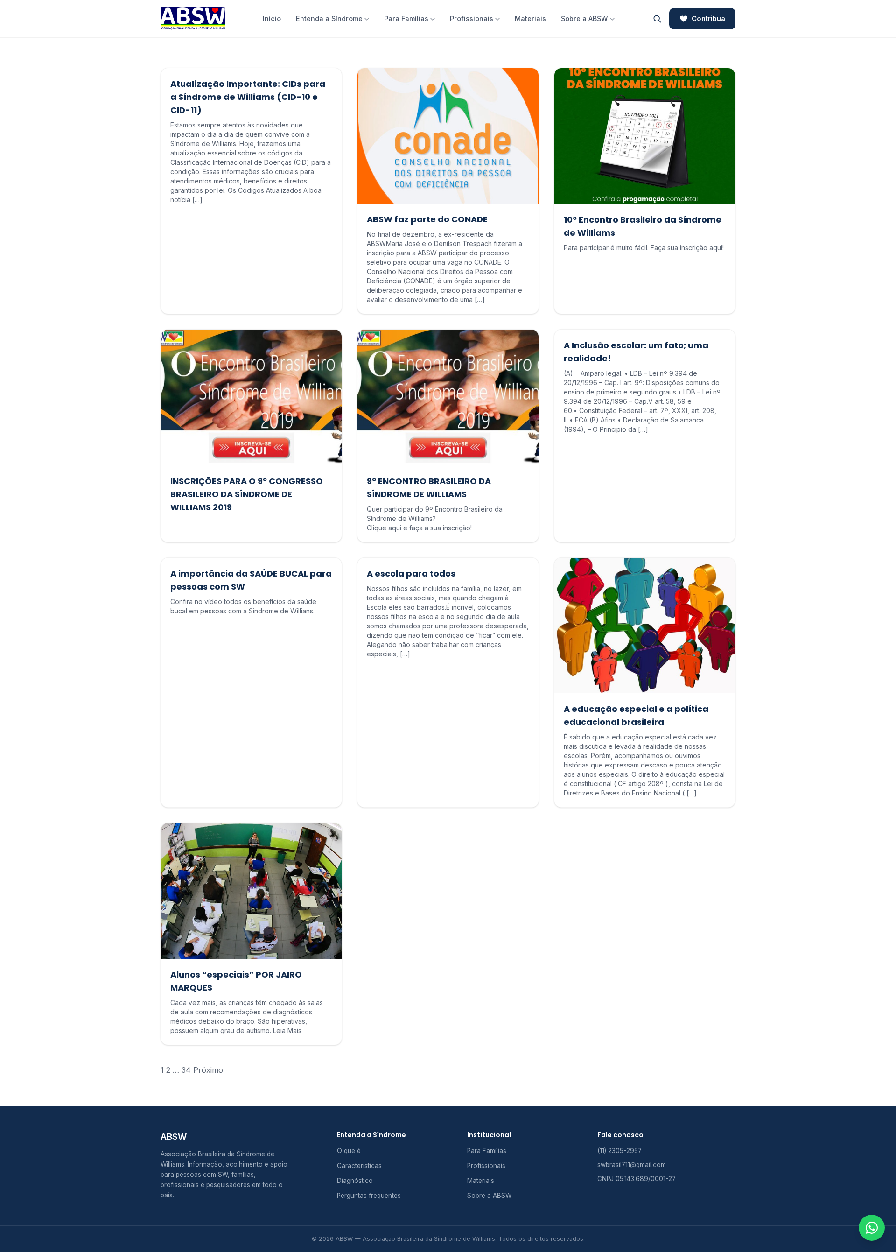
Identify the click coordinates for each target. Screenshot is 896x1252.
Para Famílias (406, 18)
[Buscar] (657, 18)
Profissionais (471, 18)
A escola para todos (411, 573)
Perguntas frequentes (369, 1195)
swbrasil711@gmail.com (631, 1164)
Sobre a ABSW (584, 18)
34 (186, 1070)
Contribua (708, 18)
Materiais (530, 18)
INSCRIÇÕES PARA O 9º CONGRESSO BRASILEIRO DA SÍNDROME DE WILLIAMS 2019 (246, 494)
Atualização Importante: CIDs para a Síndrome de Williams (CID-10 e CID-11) (247, 97)
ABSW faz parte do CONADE (427, 219)
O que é (349, 1150)
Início (272, 18)
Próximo (208, 1070)
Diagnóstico (355, 1180)
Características (359, 1165)
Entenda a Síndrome (329, 18)
